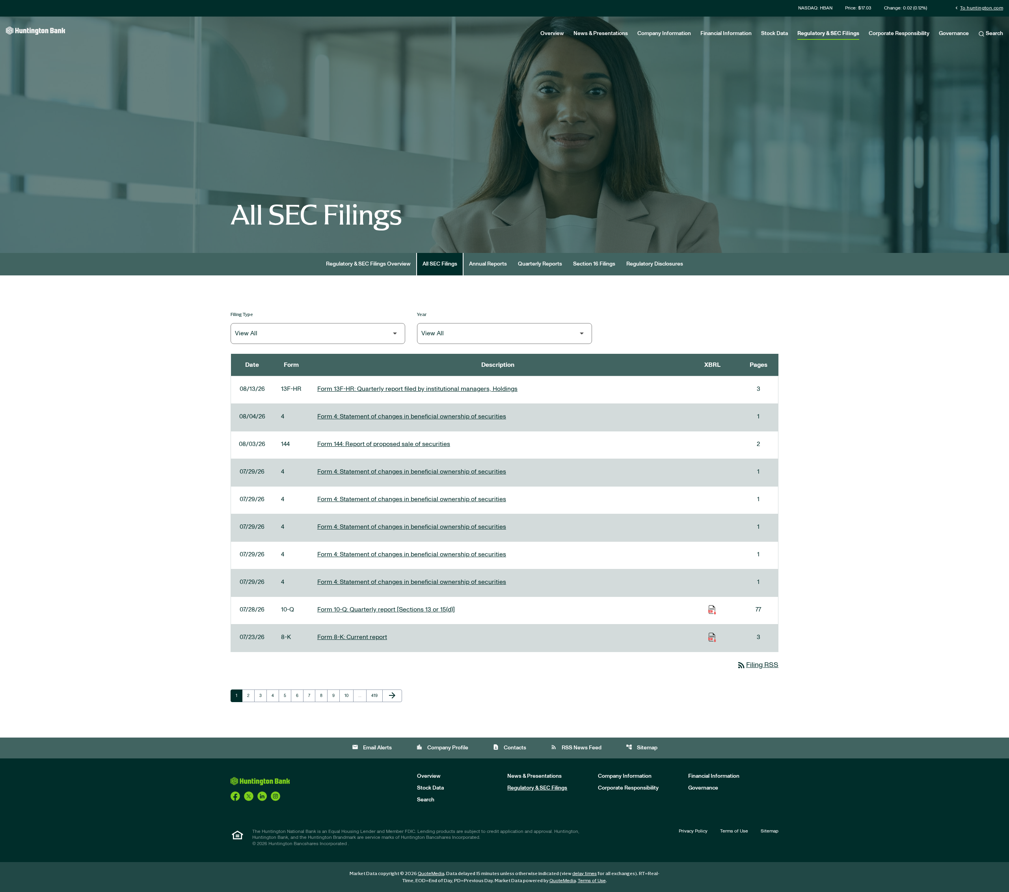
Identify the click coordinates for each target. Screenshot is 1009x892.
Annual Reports (488, 264)
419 (376, 695)
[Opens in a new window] (235, 796)
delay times (584, 873)
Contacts (509, 747)
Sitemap (641, 747)
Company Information (664, 33)
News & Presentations (600, 33)
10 (349, 695)
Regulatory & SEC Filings (828, 33)
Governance (954, 33)
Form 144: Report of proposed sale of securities (383, 444)
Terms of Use (734, 831)
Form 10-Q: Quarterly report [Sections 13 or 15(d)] (386, 609)
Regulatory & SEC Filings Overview (368, 264)
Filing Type (242, 314)
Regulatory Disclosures (654, 264)
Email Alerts (372, 747)
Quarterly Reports (540, 264)
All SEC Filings (440, 264)
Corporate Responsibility (899, 33)
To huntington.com (978, 7)
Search (994, 33)
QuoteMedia (431, 873)
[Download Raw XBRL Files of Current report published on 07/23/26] (712, 637)
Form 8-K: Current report (352, 637)
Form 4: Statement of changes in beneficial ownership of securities (411, 416)
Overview (552, 33)
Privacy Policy (693, 831)
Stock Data (774, 33)
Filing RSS (757, 665)
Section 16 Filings (594, 264)
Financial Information (726, 33)
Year (422, 314)
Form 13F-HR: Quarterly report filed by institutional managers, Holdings (417, 389)
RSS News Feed (576, 747)
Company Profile (442, 747)
